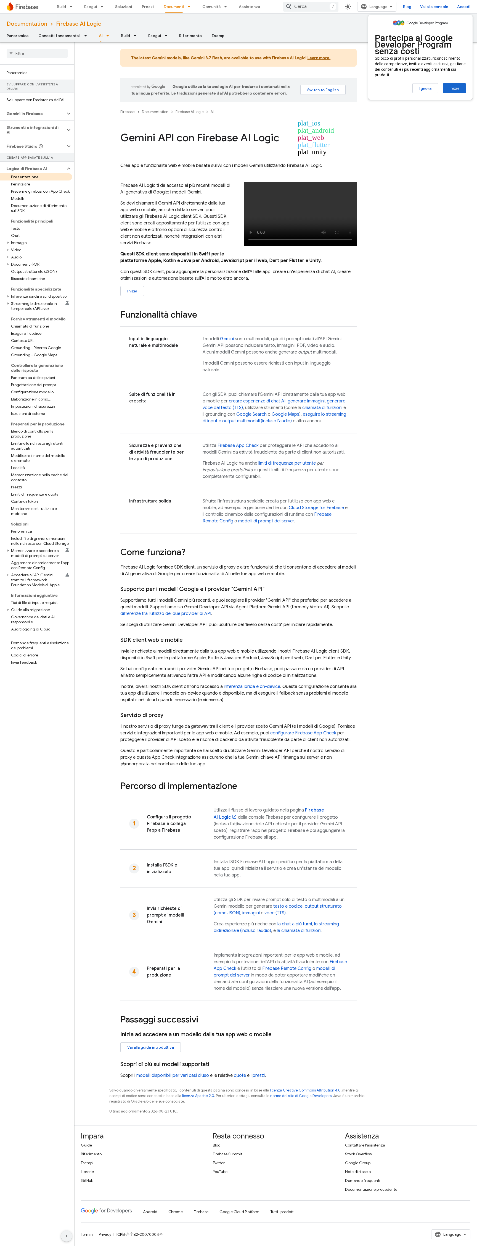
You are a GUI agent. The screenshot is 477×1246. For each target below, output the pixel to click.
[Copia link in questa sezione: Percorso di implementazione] (242, 786)
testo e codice (288, 906)
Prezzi (148, 6)
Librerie (87, 1171)
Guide (86, 1145)
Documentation (27, 23)
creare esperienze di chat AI (257, 401)
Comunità (211, 6)
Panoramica (17, 35)
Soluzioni (123, 6)
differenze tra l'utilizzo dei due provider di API (165, 613)
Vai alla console (434, 6)
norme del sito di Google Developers (301, 1095)
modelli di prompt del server (266, 521)
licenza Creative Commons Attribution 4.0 (305, 1090)
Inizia (454, 88)
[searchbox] (37, 53)
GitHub (87, 1180)
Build (61, 6)
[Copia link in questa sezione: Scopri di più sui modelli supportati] (214, 1064)
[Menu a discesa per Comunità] (227, 6)
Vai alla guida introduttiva (150, 1047)
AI (101, 35)
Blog (407, 6)
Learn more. (319, 57)
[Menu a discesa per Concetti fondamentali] (87, 35)
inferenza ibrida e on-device (252, 686)
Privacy (105, 1234)
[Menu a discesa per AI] (109, 35)
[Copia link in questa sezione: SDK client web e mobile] (188, 640)
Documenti (174, 6)
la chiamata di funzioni (299, 930)
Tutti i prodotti (283, 1211)
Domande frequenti (362, 1180)
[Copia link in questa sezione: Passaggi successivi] (203, 1020)
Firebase (127, 111)
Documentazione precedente (371, 1189)
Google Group (357, 1162)
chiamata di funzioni (322, 407)
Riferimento (190, 35)
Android (150, 1211)
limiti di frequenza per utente (287, 463)
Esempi (219, 35)
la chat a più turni (294, 924)
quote (240, 1075)
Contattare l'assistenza (365, 1145)
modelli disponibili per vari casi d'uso (172, 1075)
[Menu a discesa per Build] (72, 6)
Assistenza (249, 6)
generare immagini (306, 401)
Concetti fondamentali (59, 35)
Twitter (219, 1162)
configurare (303, 733)
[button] (32, 113)
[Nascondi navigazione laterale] (66, 1236)
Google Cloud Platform (239, 1211)
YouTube (220, 1171)
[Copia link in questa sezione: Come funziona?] (191, 552)
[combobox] (310, 7)
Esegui (90, 6)
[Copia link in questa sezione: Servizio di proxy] (168, 715)
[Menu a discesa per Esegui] (103, 6)
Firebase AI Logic (78, 23)
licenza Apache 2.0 (198, 1095)
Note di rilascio (358, 1171)
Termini (87, 1234)
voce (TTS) (275, 913)
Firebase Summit (227, 1153)
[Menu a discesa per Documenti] (190, 6)
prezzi (259, 1075)
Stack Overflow (358, 1153)
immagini (251, 913)
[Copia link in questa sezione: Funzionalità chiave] (202, 315)
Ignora (425, 88)
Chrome (175, 1211)
